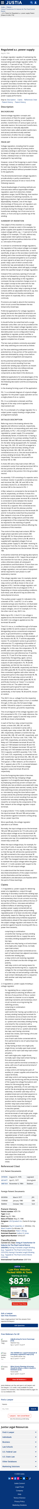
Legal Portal (19, 1487)
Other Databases (9, 1461)
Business (6, 1442)
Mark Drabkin (6, 1228)
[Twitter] (27, 1478)
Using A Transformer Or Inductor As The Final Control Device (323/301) (18, 1245)
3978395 (4, 1177)
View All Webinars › (19, 1379)
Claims (20, 100)
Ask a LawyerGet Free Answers (8, 1314)
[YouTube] (12, 1478)
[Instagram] (18, 1478)
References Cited (30, 100)
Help (19, 1494)
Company (19, 1490)
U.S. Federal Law (9, 1452)
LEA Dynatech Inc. (15, 1221)
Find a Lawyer (7, 1399)
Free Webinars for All (10, 1334)
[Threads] (21, 1478)
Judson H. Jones (23, 1233)
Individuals (7, 1437)
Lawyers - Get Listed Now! (20, 1416)
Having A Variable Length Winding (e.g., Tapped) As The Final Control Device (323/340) (17, 1254)
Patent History (7, 102)
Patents (9, 7)
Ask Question (19, 1325)
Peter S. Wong (21, 1231)
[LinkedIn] (9, 1478)
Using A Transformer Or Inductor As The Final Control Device (18, 10)
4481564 (4, 1184)
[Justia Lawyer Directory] (29, 1478)
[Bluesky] (24, 1478)
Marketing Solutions (11, 1466)
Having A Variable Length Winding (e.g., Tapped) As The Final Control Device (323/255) (18, 1249)
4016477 (4, 1180)
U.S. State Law (8, 1456)
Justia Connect (19, 1483)
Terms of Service (19, 1498)
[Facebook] (15, 1478)
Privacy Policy (19, 1501)
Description (11, 100)
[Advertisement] (19, 31)
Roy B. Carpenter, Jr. (16, 1226)
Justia (3, 7)
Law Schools (7, 1447)
